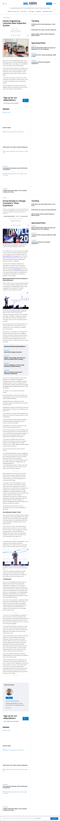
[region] (30, 818)
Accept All (54, 818)
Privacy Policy (38, 818)
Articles (5, 197)
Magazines (38, 11)
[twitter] (15, 35)
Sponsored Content (47, 11)
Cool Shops (23, 11)
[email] (20, 35)
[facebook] (11, 35)
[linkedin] (13, 35)
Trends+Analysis (6, 17)
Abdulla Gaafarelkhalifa (9, 216)
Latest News (31, 11)
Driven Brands (24, 216)
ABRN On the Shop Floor (13, 11)
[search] (6, 4)
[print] (28, 35)
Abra (4, 256)
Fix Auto (15, 256)
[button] (4, 4)
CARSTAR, (8, 256)
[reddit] (17, 35)
